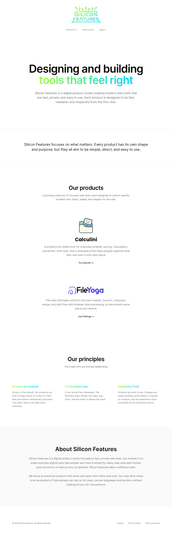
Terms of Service (152, 523)
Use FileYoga (84, 316)
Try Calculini (84, 262)
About (102, 30)
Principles (88, 30)
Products (71, 30)
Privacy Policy (134, 523)
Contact (120, 523)
